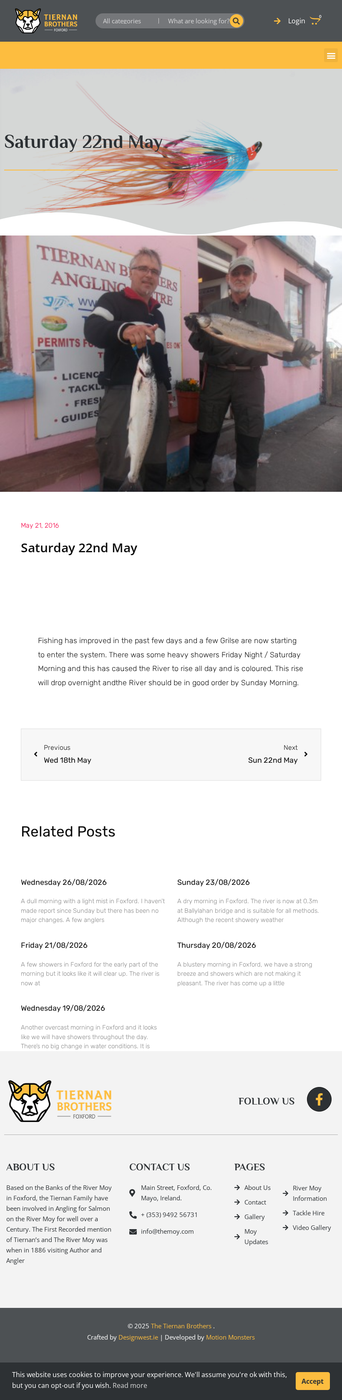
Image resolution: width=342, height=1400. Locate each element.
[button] (331, 55)
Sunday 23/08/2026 (213, 882)
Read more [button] (130, 1385)
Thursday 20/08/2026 (216, 945)
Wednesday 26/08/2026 (64, 882)
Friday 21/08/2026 (54, 945)
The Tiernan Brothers (181, 1326)
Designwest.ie (138, 1337)
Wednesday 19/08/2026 (63, 1008)
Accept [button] (313, 1381)
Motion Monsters (230, 1337)
